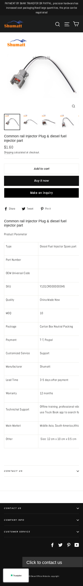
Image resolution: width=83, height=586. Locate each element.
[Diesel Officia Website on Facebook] (52, 544)
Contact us (13, 471)
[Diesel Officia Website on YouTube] (77, 544)
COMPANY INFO (14, 519)
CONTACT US (12, 508)
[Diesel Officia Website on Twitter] (60, 544)
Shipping (8, 152)
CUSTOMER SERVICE (17, 531)
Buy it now (41, 181)
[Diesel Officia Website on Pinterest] (68, 544)
